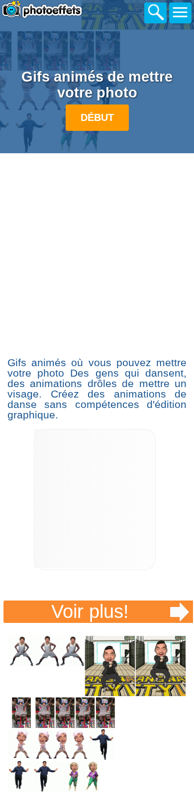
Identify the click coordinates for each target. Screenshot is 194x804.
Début (97, 117)
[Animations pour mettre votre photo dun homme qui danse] (95, 567)
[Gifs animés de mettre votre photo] (97, 713)
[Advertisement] (97, 254)
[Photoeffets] (54, 11)
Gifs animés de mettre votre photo (97, 84)
